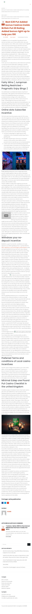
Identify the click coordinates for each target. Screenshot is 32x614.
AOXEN (6, 37)
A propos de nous (6, 594)
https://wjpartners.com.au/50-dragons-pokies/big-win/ (14, 247)
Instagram (6, 610)
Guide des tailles (6, 585)
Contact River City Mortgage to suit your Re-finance (14, 567)
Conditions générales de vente (9, 598)
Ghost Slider (5, 564)
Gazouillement (5, 503)
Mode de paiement (6, 583)
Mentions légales (6, 588)
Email (8, 503)
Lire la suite (8, 536)
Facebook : (3, 610)
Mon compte (5, 579)
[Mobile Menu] (3, 3)
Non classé (12, 37)
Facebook (2, 503)
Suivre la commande (7, 581)
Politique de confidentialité (8, 596)
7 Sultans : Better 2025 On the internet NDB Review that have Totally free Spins (18, 527)
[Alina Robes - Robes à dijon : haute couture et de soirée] (8, 3)
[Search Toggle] (25, 3)
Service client (5, 586)
